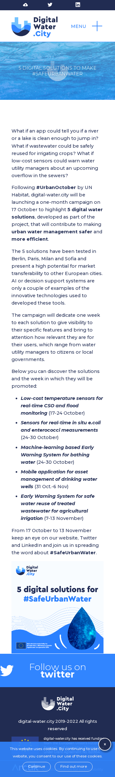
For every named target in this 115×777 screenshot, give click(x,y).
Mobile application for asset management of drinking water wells (59, 479)
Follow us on (57, 670)
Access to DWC (34, 5)
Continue (36, 766)
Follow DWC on (61, 5)
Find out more (73, 766)
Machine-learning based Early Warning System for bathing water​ (57, 455)
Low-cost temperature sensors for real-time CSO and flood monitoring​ (62, 405)
